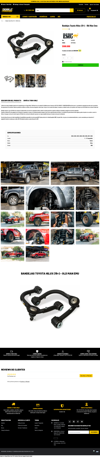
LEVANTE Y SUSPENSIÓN (29, 16)
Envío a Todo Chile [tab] (31, 100)
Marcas (2, 428)
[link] (9, 79)
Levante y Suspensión (39, 423)
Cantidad (64, 54)
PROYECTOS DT (91, 16)
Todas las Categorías (39, 430)
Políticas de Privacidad (22, 425)
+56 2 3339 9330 (29, 10)
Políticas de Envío (21, 423)
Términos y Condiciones (22, 428)
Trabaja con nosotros (5, 430)
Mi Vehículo (80, 10)
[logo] (7, 10)
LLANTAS (52, 16)
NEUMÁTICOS (43, 16)
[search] (72, 10)
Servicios (86, 4)
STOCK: (63, 43)
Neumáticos (37, 425)
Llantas (36, 428)
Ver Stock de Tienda (68, 61)
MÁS (59, 16)
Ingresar (91, 4)
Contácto (3, 423)
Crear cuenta (96, 4)
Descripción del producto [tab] (11, 100)
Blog (2, 425)
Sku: (63, 40)
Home (2, 20)
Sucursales (81, 4)
